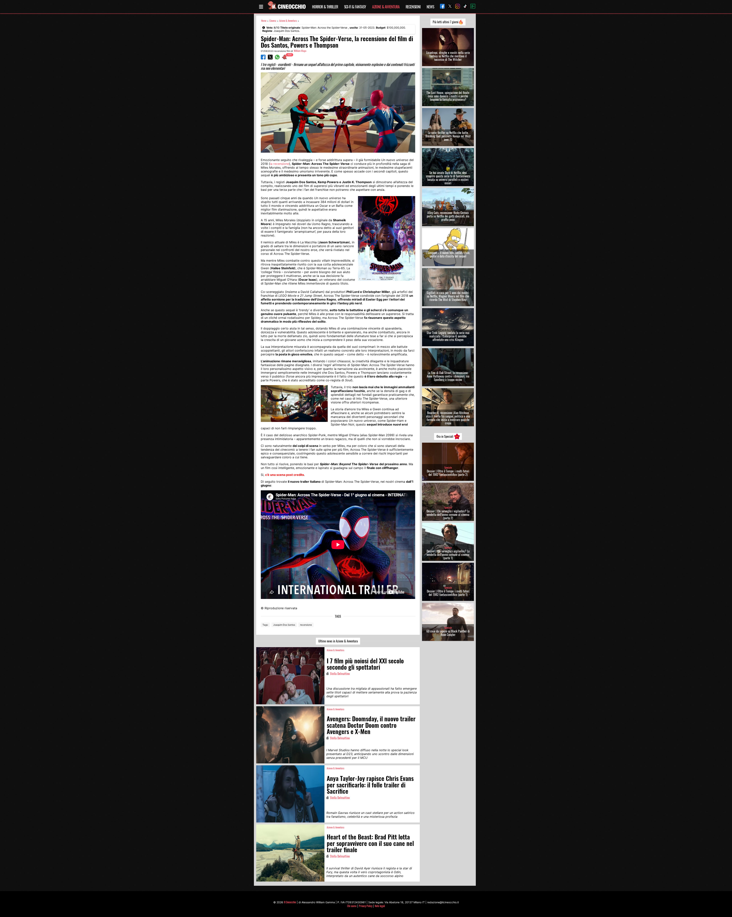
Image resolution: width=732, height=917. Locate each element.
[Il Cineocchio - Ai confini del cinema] (286, 6)
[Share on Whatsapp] (277, 58)
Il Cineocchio (290, 902)
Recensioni (413, 7)
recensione (306, 624)
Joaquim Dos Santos (284, 624)
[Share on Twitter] (270, 58)
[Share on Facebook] (263, 58)
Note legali (380, 906)
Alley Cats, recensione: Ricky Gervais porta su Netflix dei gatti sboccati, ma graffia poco (448, 216)
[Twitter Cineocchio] (448, 6)
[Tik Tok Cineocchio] (464, 6)
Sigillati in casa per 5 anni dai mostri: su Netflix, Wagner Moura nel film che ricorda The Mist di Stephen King (448, 296)
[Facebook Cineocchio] (441, 6)
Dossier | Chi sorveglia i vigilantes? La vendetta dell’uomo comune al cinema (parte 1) (448, 554)
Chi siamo (351, 906)
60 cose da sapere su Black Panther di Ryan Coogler (448, 633)
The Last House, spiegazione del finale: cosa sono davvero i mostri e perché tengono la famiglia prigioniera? (448, 96)
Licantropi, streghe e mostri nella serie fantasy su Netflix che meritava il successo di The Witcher (448, 56)
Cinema (272, 20)
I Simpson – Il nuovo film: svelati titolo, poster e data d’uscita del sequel (448, 254)
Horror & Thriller (325, 7)
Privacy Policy (365, 906)
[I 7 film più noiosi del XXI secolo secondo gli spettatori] (290, 675)
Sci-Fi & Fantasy (355, 7)
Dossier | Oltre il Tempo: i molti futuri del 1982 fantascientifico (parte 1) (448, 593)
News (430, 7)
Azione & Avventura (386, 7)
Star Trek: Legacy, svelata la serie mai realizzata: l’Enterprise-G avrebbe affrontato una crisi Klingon (448, 336)
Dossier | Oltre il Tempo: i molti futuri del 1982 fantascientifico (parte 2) (448, 473)
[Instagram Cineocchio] (456, 6)
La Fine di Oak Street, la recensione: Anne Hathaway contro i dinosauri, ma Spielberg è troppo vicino (448, 376)
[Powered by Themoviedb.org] (471, 7)
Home (263, 20)
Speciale (448, 467)
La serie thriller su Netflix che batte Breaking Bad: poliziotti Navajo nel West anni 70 (448, 136)
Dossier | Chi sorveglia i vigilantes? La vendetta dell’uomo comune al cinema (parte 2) (448, 514)
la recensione (279, 164)
